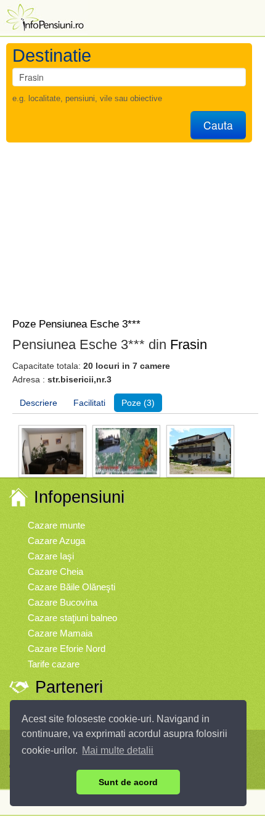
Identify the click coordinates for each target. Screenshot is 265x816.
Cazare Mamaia (60, 633)
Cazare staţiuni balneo (72, 617)
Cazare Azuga (56, 540)
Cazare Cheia (55, 571)
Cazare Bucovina (62, 602)
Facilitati (89, 403)
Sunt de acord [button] (128, 782)
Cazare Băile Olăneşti (71, 587)
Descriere (38, 403)
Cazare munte (56, 525)
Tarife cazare (54, 664)
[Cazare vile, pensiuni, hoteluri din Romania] (44, 16)
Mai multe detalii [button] (117, 750)
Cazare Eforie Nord (66, 648)
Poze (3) (138, 403)
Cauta (218, 125)
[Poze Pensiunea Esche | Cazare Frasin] (52, 450)
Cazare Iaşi (51, 556)
